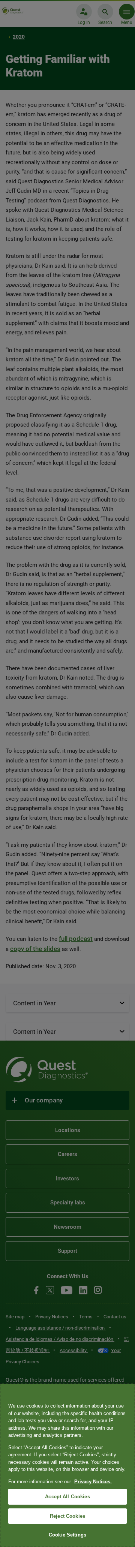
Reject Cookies (67, 1516)
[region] (67, 1465)
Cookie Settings (67, 1535)
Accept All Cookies (67, 1496)
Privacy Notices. (93, 1481)
